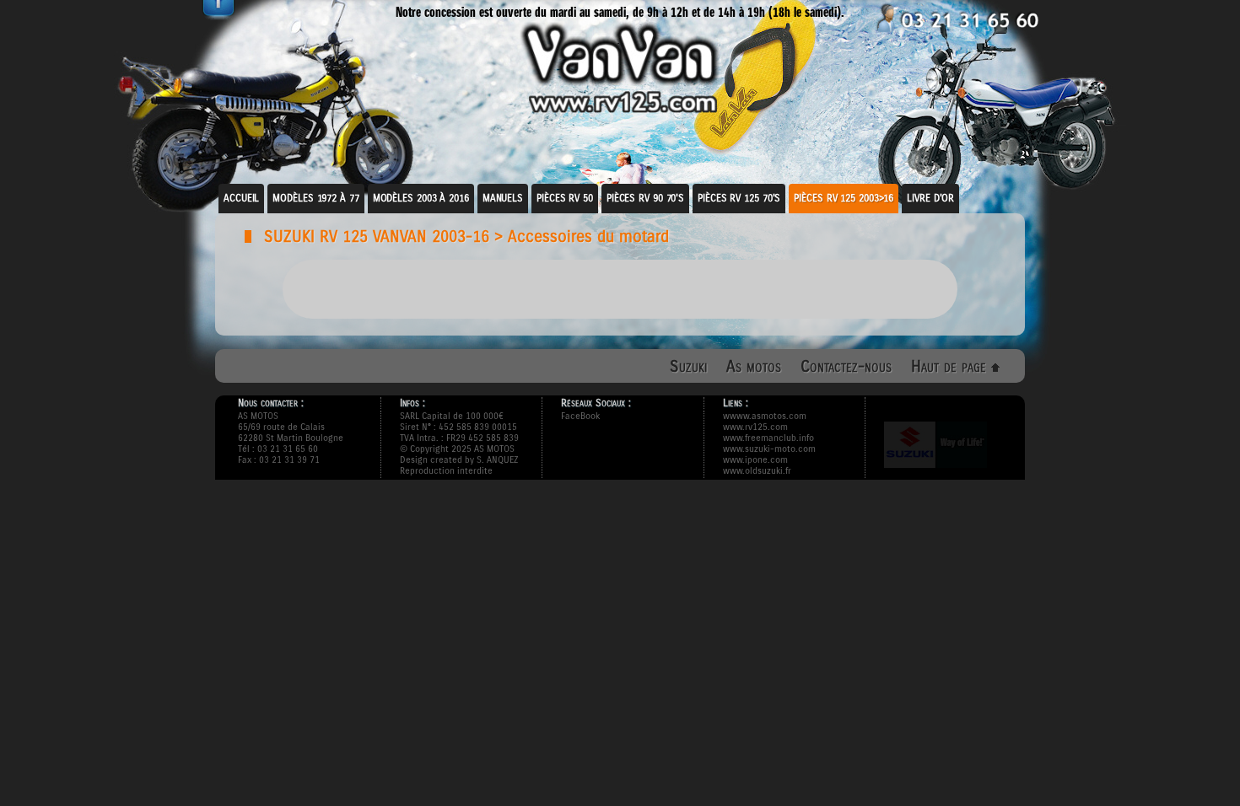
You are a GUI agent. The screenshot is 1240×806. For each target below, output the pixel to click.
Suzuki (688, 366)
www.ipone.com (755, 459)
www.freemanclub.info (768, 438)
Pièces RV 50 (564, 198)
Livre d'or (930, 198)
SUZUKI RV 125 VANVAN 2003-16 (376, 236)
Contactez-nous (846, 366)
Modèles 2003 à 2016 (421, 198)
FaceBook (580, 416)
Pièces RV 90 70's (645, 198)
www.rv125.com (755, 427)
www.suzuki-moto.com (769, 448)
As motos (753, 366)
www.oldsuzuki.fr (757, 470)
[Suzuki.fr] (935, 474)
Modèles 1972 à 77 (315, 198)
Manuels (503, 198)
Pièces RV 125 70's (739, 198)
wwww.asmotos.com (764, 416)
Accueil (241, 198)
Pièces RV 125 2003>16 (843, 198)
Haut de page (951, 366)
